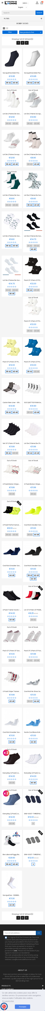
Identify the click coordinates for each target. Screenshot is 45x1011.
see (15, 951)
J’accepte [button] (22, 1007)
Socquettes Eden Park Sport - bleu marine (19, 73)
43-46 (15, 83)
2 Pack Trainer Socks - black (13, 610)
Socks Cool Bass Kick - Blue (34, 732)
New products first (31, 32)
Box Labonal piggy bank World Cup (16, 854)
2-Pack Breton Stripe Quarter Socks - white (19, 484)
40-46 (33, 783)
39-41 (30, 575)
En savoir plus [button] (8, 1001)
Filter (10, 32)
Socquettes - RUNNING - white (14, 895)
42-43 (36, 575)
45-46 (33, 249)
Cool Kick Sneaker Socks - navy (15, 565)
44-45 (36, 535)
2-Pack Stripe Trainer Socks (13, 691)
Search (39, 13)
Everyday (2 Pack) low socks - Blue (16, 814)
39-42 (8, 83)
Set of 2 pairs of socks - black (14, 443)
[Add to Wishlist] (10, 59)
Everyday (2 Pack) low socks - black (17, 773)
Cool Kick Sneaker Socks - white (15, 732)
